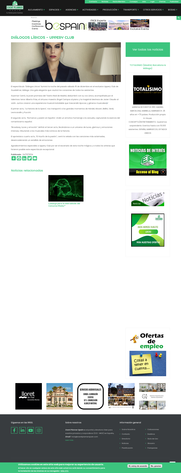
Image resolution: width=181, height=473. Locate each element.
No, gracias (156, 466)
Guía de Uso (152, 438)
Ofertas (162, 1)
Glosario (151, 443)
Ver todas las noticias (148, 49)
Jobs (144, 1)
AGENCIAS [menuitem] (70, 10)
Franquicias (152, 448)
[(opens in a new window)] (90, 30)
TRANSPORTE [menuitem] (129, 10)
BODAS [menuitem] (170, 10)
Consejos (134, 1)
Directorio (126, 438)
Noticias (105, 1)
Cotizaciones (153, 429)
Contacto (93, 1)
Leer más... (69, 440)
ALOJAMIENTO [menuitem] (34, 10)
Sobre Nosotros (128, 429)
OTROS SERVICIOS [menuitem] (151, 10)
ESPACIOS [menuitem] (53, 10)
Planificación (127, 448)
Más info (65, 470)
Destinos (151, 434)
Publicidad (174, 1)
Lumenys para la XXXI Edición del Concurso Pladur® (64, 204)
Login (152, 1)
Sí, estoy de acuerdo (138, 466)
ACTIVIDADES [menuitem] (88, 10)
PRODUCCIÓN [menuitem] (109, 10)
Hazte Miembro (119, 1)
